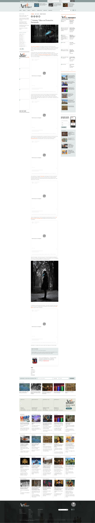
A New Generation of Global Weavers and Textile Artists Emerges (57, 4)
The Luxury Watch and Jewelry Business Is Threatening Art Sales (36, 488)
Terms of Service (32, 520)
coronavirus (33, 370)
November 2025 (22, 46)
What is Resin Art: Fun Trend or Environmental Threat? (69, 472)
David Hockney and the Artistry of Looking (71, 82)
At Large (32, 14)
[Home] (25, 5)
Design (44, 435)
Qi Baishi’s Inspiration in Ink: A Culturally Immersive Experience (69, 430)
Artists (39, 513)
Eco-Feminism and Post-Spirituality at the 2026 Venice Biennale (47, 423)
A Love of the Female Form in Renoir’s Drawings (36, 470)
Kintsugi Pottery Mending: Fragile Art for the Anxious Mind (69, 426)
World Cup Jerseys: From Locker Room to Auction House (36, 492)
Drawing (33, 456)
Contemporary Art (47, 414)
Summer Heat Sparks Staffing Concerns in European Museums (47, 466)
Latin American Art (36, 414)
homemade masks (34, 138)
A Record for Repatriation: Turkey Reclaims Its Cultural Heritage (24, 470)
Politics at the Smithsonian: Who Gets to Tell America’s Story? (71, 101)
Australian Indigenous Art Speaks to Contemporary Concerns (69, 448)
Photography (23, 478)
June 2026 (21, 36)
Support (20, 510)
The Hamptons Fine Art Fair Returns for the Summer (58, 494)
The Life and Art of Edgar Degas (68, 423)
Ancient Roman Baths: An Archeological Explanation (47, 447)
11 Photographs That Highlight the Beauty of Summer (58, 473)
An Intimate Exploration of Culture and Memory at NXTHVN (47, 494)
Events (30, 513)
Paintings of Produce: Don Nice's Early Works (70, 95)
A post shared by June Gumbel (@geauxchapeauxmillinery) (41, 214)
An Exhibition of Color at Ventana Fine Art (71, 139)
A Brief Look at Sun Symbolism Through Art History (24, 466)
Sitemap (20, 511)
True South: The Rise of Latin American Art (36, 426)
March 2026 (21, 40)
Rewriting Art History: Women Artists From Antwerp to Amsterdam (71, 5)
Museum (44, 456)
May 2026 (21, 38)
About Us (20, 509)
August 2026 (21, 34)
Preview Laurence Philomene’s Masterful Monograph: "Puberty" (69, 492)
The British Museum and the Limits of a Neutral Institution (47, 473)
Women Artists (57, 456)
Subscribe (64, 127)
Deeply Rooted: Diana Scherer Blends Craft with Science (24, 448)
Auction (33, 478)
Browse (39, 510)
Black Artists (46, 478)
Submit (72, 1)
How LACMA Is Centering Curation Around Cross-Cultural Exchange (47, 427)
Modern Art (68, 456)
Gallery (56, 414)
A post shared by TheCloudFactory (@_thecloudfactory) (40, 133)
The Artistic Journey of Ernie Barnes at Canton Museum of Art (71, 134)
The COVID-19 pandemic (35, 46)
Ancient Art (23, 456)
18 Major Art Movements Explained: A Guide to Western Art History (58, 445)
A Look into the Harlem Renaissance (47, 492)
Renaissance (56, 435)
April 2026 (21, 39)
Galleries (39, 511)
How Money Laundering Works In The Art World (24, 423)
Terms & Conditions (22, 513)
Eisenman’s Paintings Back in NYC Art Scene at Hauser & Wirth (70, 495)
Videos (30, 514)
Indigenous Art (68, 435)
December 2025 (22, 45)
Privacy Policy (27, 520)
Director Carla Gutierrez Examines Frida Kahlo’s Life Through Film (36, 429)
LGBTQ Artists (68, 478)
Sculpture (22, 435)
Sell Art (39, 515)
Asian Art (67, 414)
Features (30, 510)
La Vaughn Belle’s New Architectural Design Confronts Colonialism (58, 429)
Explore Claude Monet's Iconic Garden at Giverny (70, 466)
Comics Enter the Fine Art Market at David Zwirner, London (36, 466)
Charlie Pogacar (43, 14)
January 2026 (21, 43)
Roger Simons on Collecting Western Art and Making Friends (58, 488)
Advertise (30, 517)
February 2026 (21, 42)
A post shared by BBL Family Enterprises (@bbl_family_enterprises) (42, 91)
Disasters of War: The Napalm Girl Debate (24, 488)
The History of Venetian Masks (23, 29)
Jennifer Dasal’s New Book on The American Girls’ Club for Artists (69, 488)
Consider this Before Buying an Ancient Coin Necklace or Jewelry (24, 473)
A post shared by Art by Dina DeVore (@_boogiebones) (40, 173)
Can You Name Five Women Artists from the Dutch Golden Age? (58, 470)
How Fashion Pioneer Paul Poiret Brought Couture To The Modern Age (47, 449)
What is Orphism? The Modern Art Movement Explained (69, 469)
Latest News (21, 382)
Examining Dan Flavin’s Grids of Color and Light (24, 26)
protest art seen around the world (44, 54)
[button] (32, 16)
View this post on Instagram (36, 75)
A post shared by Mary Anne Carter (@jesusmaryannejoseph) (41, 342)
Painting (33, 435)
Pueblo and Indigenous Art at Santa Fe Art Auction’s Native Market (71, 152)
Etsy (31, 373)
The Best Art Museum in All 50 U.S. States (47, 431)
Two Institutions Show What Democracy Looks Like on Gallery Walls (47, 470)
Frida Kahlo (42, 176)
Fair (55, 478)
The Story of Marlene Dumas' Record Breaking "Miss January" (36, 495)
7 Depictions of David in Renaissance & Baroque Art (58, 449)
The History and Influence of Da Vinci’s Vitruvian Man (58, 452)
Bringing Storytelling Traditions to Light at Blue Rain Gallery (71, 146)
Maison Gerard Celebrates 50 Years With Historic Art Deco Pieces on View (24, 429)
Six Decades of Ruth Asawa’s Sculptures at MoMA (35, 472)
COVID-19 (32, 369)
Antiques (22, 414)
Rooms (39, 514)
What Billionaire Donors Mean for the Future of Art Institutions (71, 76)
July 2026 (20, 35)
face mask (33, 372)
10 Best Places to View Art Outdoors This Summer (24, 451)
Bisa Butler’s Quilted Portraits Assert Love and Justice (47, 488)
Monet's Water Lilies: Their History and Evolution (43, 4)
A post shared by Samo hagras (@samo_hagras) (39, 254)
